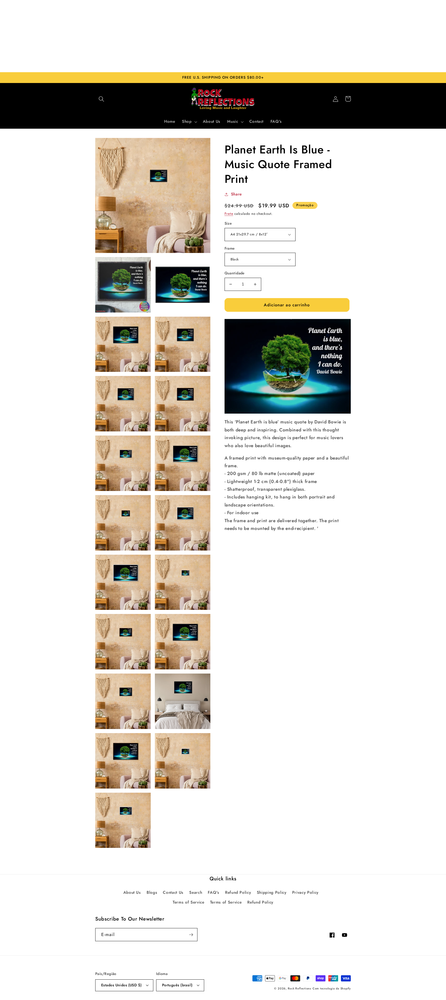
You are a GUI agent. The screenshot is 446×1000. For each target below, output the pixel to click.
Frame (230, 248)
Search (195, 892)
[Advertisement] (223, 36)
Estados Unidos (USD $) (121, 985)
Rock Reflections (299, 988)
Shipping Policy (271, 892)
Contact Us (173, 892)
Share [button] (236, 194)
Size (228, 223)
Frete (229, 213)
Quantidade (235, 273)
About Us (132, 892)
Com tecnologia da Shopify (332, 988)
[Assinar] (191, 934)
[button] (101, 99)
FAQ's (213, 892)
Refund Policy (238, 892)
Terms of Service (188, 902)
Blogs (152, 892)
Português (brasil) (177, 985)
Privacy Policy (305, 892)
